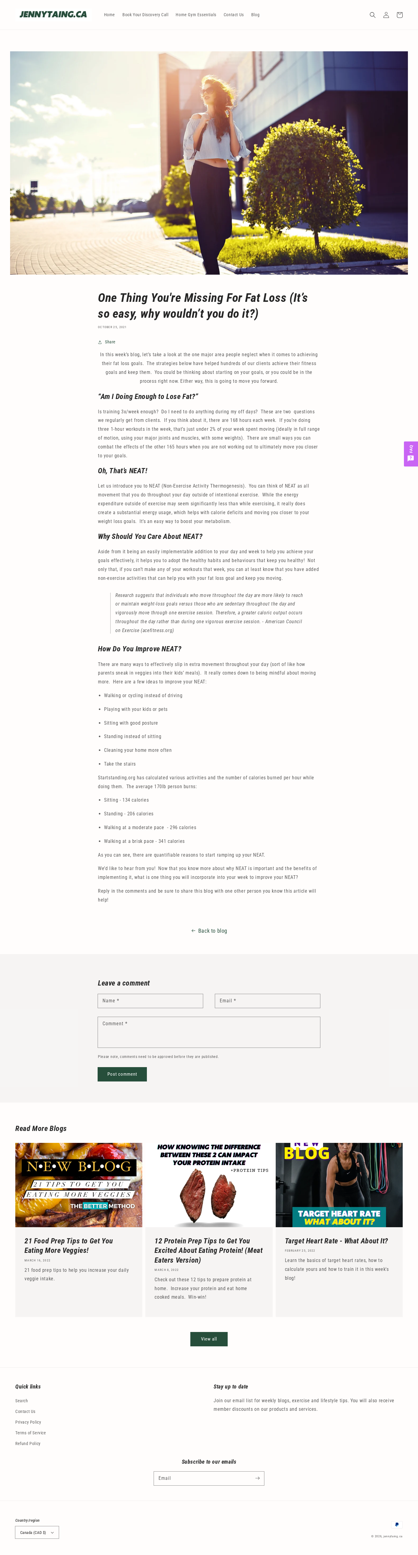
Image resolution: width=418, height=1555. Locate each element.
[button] (372, 15)
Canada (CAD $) (33, 1532)
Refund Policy (28, 1443)
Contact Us (25, 1411)
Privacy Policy (28, 1422)
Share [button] (110, 341)
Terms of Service (30, 1432)
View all (209, 1339)
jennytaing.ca (393, 1536)
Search (21, 1400)
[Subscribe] (257, 1478)
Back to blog (212, 931)
